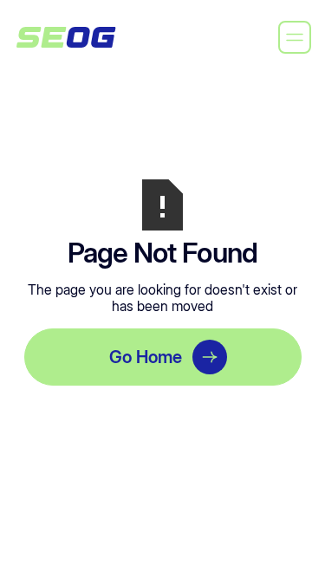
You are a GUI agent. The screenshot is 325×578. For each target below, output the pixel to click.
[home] (66, 37)
